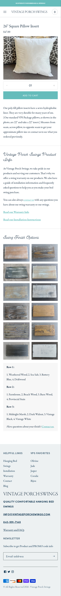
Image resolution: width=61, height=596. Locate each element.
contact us (29, 200)
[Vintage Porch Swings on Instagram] (12, 572)
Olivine (34, 461)
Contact (7, 481)
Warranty (8, 476)
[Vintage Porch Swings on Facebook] (5, 572)
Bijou (33, 481)
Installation (9, 471)
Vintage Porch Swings (40, 587)
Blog (5, 486)
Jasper (34, 471)
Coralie (34, 476)
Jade (33, 466)
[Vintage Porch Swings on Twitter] (9, 572)
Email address (13, 552)
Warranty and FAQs (13, 530)
